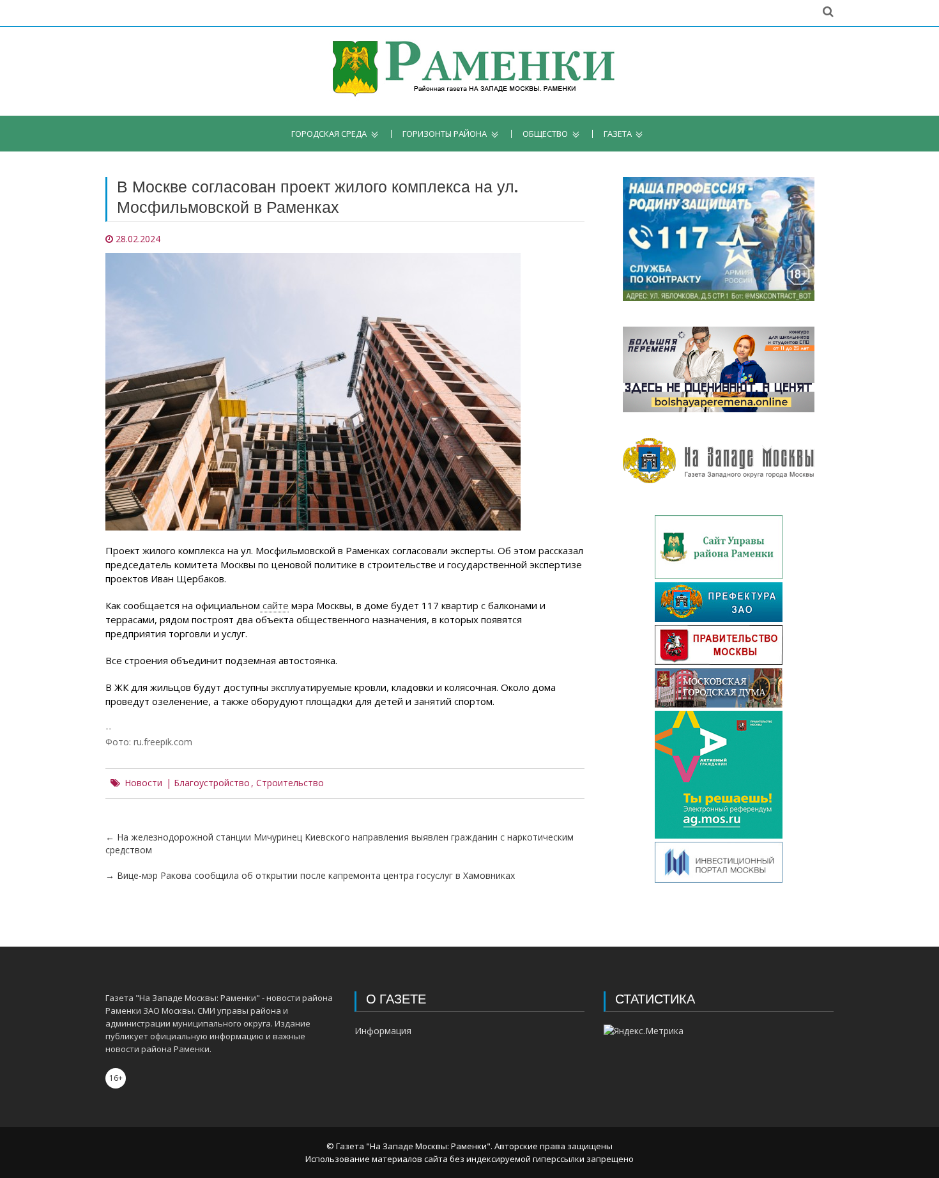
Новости (143, 783)
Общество (545, 134)
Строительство (290, 783)
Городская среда (329, 134)
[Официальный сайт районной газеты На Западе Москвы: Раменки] (470, 71)
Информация (383, 1031)
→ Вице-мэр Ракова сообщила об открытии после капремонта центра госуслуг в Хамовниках (310, 875)
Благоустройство (212, 783)
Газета (618, 134)
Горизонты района (444, 134)
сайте (274, 605)
